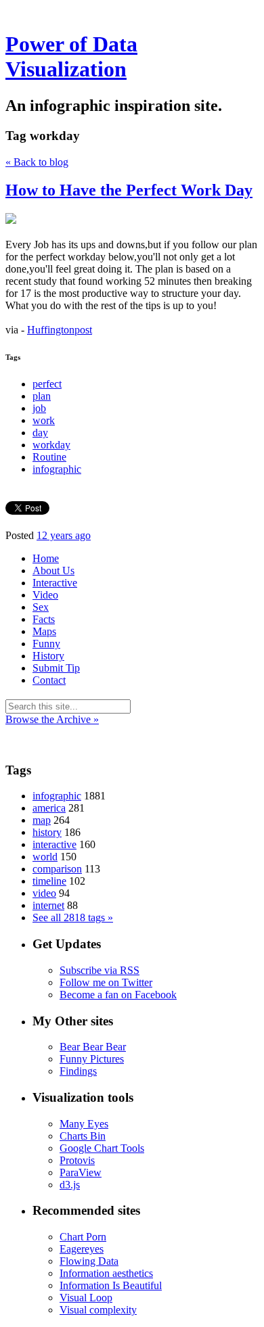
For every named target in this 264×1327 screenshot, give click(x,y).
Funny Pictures (92, 1059)
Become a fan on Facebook (118, 994)
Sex (40, 607)
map (41, 820)
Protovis (77, 1160)
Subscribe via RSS (99, 970)
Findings (78, 1071)
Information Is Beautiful (111, 1285)
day (40, 432)
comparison (57, 869)
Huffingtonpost (59, 329)
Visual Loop (86, 1297)
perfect (47, 384)
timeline (49, 881)
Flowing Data (89, 1261)
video (44, 893)
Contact (49, 680)
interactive (54, 844)
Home (45, 558)
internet (48, 905)
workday (51, 444)
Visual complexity (98, 1310)
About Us (53, 570)
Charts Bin (83, 1136)
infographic (56, 469)
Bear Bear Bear (93, 1046)
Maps (44, 631)
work (43, 420)
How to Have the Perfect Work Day (128, 190)
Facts (43, 619)
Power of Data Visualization (71, 56)
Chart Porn (83, 1236)
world (45, 856)
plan (41, 396)
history (47, 832)
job (39, 408)
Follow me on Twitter (106, 982)
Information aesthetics (106, 1273)
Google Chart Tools (102, 1148)
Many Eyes (84, 1124)
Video (45, 595)
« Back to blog (36, 162)
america (49, 808)
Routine (49, 457)
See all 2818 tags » (72, 917)
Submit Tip (56, 668)
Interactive (54, 582)
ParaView (81, 1172)
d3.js (70, 1184)
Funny (46, 643)
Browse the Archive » (52, 719)
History (48, 655)
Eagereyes (82, 1249)
